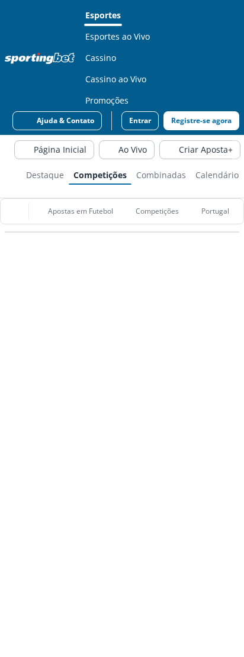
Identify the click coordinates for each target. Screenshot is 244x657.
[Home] (42, 58)
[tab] (45, 174)
